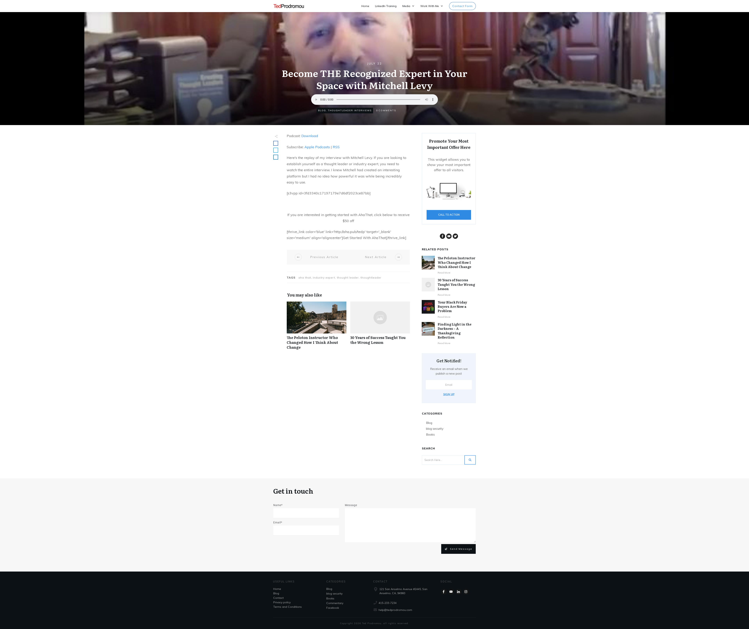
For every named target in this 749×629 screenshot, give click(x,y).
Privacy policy (282, 602)
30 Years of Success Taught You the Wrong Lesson (380, 328)
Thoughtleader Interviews (350, 110)
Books (430, 434)
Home (277, 589)
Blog (322, 110)
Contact (278, 598)
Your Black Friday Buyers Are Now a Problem (452, 306)
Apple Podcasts (317, 147)
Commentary (334, 603)
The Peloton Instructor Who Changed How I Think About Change (316, 328)
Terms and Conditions (287, 607)
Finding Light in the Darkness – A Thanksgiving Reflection (454, 331)
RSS (336, 147)
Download (309, 136)
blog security (435, 429)
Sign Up (448, 394)
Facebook (332, 608)
